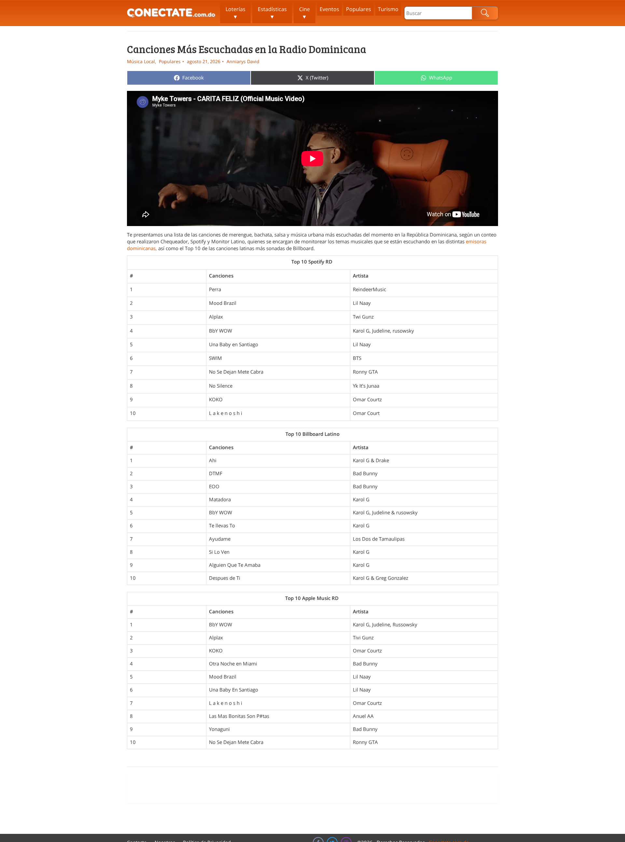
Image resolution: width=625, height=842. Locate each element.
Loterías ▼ (235, 13)
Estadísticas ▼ (272, 13)
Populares (358, 9)
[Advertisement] (312, 788)
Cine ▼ (304, 13)
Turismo (388, 9)
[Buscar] (485, 13)
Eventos (329, 9)
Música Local (141, 61)
